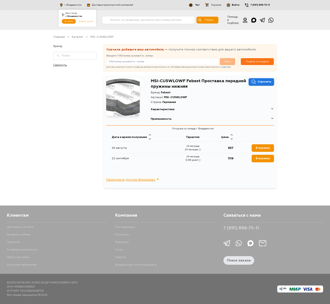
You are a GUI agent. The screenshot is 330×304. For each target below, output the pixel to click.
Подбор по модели (257, 61)
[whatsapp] (270, 20)
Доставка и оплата (20, 227)
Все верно (68, 21)
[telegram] (262, 20)
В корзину (263, 148)
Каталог (77, 37)
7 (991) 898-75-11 (260, 5)
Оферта (120, 257)
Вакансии (122, 242)
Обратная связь (18, 257)
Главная (59, 37)
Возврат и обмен (18, 234)
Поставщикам (125, 227)
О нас (119, 249)
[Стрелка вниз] (150, 139)
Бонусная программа (22, 265)
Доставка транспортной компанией (112, 5)
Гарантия (13, 242)
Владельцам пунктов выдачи (136, 265)
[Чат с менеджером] (245, 20)
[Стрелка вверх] (150, 135)
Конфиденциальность (22, 249)
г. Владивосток (73, 5)
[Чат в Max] (253, 20)
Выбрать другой (86, 21)
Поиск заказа (239, 260)
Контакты (122, 234)
